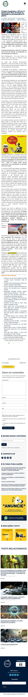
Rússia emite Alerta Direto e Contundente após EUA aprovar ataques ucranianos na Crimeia (15, 312)
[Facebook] (5, 458)
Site (3, 408)
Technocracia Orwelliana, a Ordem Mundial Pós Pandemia (12, 621)
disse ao (14, 121)
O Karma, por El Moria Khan (8, 481)
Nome (4, 397)
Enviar (4, 444)
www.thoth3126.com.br (14, 359)
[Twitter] (8, 458)
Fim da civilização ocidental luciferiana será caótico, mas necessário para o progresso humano (15, 288)
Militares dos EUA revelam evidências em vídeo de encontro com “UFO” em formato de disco (13, 489)
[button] (25, 3)
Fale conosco (14, 670)
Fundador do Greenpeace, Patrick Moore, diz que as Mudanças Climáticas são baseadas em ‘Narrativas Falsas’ (15, 299)
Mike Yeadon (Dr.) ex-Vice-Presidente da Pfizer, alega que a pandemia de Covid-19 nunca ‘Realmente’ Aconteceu (15, 307)
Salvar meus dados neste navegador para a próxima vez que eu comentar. (13, 416)
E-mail (4, 403)
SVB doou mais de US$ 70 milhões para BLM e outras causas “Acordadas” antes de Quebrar (15, 280)
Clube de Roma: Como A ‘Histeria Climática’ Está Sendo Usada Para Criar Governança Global (15, 329)
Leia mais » (3, 578)
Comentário (5, 380)
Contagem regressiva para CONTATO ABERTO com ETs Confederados (12, 474)
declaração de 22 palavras (8, 39)
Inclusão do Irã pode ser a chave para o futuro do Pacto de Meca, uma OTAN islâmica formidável (13, 485)
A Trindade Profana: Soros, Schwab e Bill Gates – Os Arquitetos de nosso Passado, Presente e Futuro (15, 317)
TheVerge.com (8, 56)
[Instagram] (2, 458)
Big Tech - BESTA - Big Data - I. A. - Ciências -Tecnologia (14, 20)
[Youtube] (11, 458)
